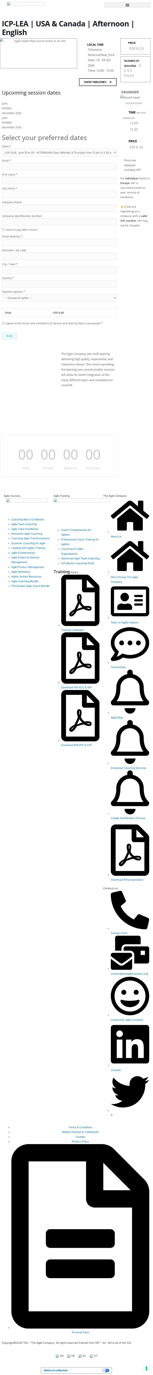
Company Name (12, 202)
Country (8, 278)
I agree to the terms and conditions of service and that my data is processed (54, 323)
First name (9, 174)
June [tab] (4, 103)
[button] (127, 5)
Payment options (13, 291)
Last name (9, 188)
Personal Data (80, 1332)
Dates (6, 146)
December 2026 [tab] (11, 113)
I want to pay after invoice (21, 229)
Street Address (12, 236)
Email (6, 160)
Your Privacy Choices (86, 1370)
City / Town (10, 264)
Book (10, 336)
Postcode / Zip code (14, 250)
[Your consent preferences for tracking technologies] (146, 1368)
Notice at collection (56, 1370)
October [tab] (7, 108)
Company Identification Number (22, 216)
